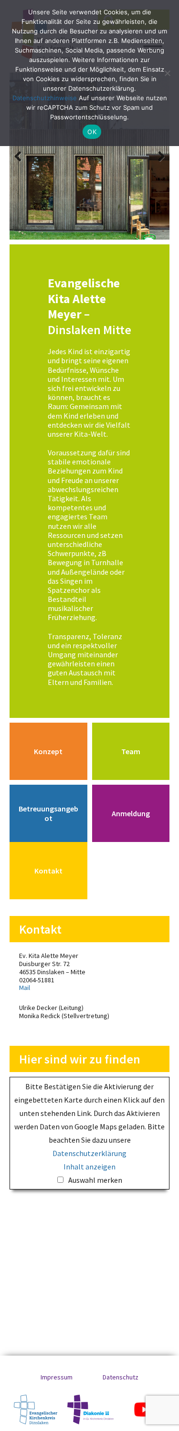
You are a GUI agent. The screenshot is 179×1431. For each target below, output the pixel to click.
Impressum (57, 1377)
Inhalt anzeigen (89, 1166)
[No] (167, 73)
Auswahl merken (95, 1180)
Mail (24, 987)
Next (155, 156)
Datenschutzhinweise (44, 98)
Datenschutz (120, 1377)
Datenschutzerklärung (89, 1153)
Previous (23, 156)
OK (91, 132)
